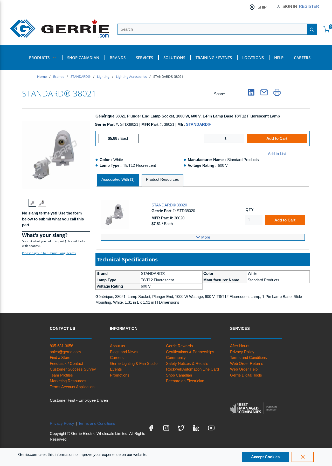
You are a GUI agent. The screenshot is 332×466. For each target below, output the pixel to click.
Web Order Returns (246, 363)
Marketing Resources (68, 381)
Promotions (119, 375)
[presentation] (118, 180)
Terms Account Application (72, 387)
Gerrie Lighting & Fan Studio (133, 363)
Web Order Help (244, 369)
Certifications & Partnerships (190, 352)
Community (176, 357)
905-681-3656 (61, 346)
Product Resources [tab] (162, 179)
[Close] (303, 457)
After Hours (240, 346)
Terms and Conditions (248, 357)
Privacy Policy (242, 352)
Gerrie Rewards (179, 346)
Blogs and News (124, 352)
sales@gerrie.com (65, 352)
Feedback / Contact (66, 363)
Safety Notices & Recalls (187, 363)
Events (116, 369)
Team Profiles (61, 375)
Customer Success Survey (73, 369)
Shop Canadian (179, 375)
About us (117, 346)
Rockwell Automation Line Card (192, 369)
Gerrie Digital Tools (246, 375)
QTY (249, 209)
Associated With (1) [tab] (118, 179)
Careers (117, 357)
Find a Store (60, 357)
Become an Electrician (185, 381)
